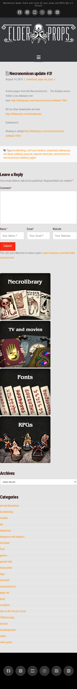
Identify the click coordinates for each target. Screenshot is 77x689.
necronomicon (62, 153)
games (3, 555)
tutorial (3, 623)
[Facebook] (20, 12)
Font (2, 549)
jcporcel (28, 153)
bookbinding (18, 150)
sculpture (5, 605)
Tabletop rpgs (7, 617)
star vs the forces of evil (13, 611)
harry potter (6, 567)
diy (1, 524)
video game (6, 642)
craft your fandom (36, 150)
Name (3, 228)
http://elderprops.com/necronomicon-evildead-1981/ (39, 100)
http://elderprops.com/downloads (23, 113)
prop (50, 79)
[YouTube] (35, 12)
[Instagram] (42, 12)
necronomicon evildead (15, 157)
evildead (18, 153)
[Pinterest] (50, 12)
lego (2, 574)
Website (57, 228)
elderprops (64, 150)
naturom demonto (43, 153)
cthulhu (4, 518)
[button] (38, 57)
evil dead (8, 153)
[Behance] (57, 12)
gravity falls (6, 561)
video (3, 636)
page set (42, 79)
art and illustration (9, 505)
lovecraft (5, 580)
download (31, 79)
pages (33, 157)
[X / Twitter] (27, 12)
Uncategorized (8, 630)
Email (30, 228)
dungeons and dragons (12, 536)
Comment (6, 188)
